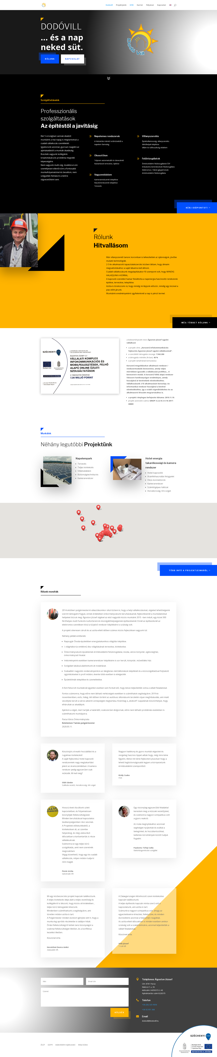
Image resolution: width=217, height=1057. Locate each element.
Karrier (140, 5)
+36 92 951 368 (148, 1009)
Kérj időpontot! (197, 208)
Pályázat (150, 5)
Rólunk (50, 59)
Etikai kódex (83, 1045)
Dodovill (109, 5)
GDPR (50, 1045)
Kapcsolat (161, 5)
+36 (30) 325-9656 (149, 1004)
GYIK (132, 5)
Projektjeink (121, 5)
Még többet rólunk (194, 323)
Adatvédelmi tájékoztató (65, 1045)
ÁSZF (43, 1045)
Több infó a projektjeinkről (188, 570)
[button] (99, 507)
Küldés (119, 1012)
